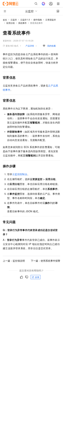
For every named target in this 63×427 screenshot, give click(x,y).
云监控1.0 (25, 19)
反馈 (37, 277)
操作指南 (37, 19)
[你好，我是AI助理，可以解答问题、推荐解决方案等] (43, 3)
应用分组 (10, 22)
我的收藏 (51, 45)
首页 (5, 19)
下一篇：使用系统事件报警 (45, 260)
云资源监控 (50, 19)
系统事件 (22, 22)
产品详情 (30, 45)
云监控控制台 (19, 174)
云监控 (13, 19)
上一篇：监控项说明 (14, 260)
